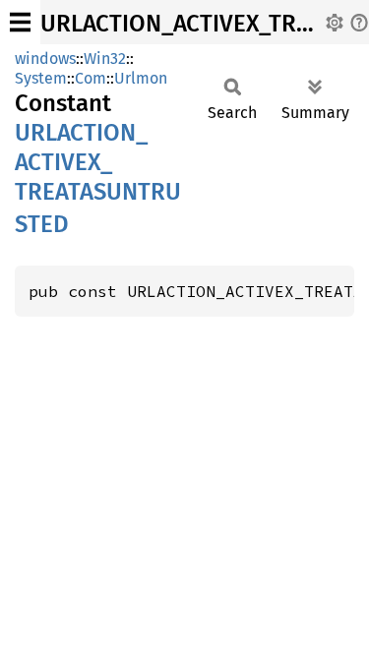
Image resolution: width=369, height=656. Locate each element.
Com (90, 78)
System (41, 78)
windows (45, 58)
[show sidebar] (20, 22)
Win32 (105, 58)
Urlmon (140, 78)
